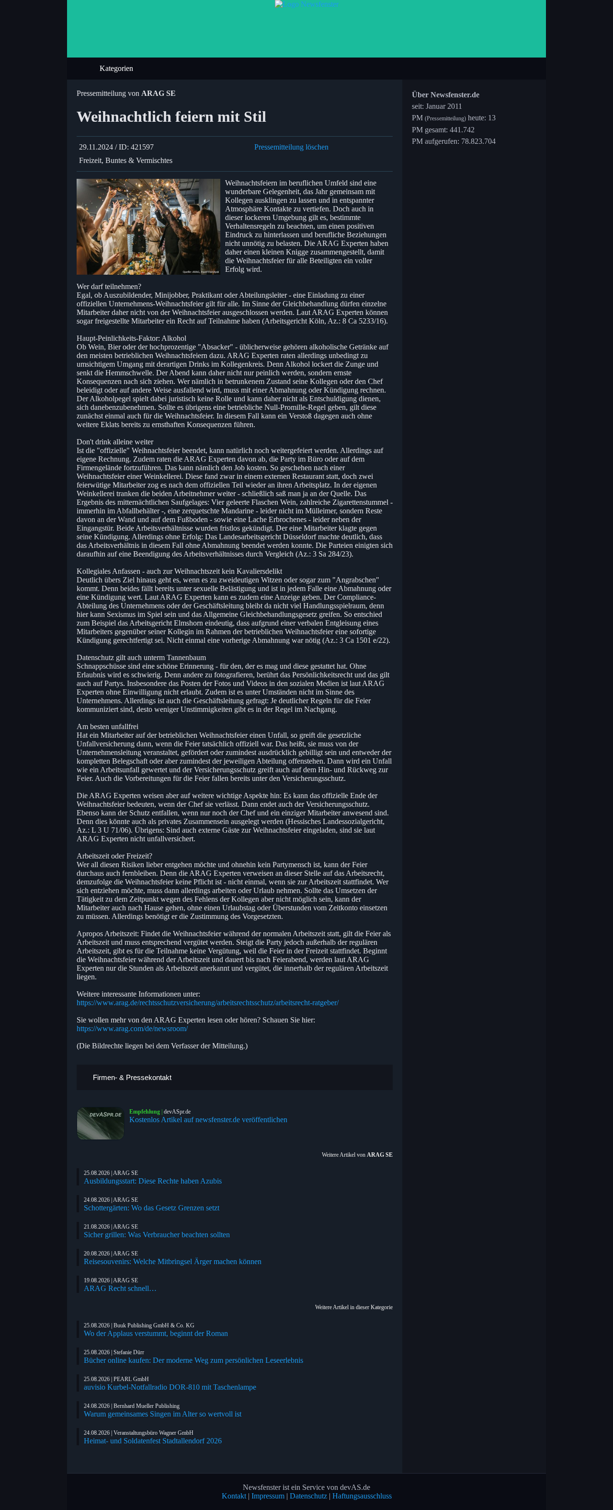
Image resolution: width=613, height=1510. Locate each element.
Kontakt (234, 1496)
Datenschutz (308, 1496)
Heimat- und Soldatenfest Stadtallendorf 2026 (153, 1441)
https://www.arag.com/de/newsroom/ (132, 1028)
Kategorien (117, 68)
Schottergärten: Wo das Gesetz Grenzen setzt (151, 1208)
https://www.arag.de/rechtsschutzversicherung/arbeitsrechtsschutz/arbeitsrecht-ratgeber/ (208, 1003)
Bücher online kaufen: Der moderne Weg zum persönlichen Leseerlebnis (193, 1360)
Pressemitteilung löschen (291, 147)
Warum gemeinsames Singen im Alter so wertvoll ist (162, 1414)
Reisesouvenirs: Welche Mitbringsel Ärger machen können (172, 1261)
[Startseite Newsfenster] (307, 4)
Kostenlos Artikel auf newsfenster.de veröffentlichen (208, 1119)
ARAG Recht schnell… (120, 1288)
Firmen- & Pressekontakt (131, 1077)
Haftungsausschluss (362, 1496)
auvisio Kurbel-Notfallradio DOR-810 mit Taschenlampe (170, 1387)
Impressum (267, 1496)
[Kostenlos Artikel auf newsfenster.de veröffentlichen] (103, 1123)
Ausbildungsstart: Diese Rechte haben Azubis (153, 1181)
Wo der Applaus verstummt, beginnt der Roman (156, 1333)
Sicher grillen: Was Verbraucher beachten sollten (157, 1235)
